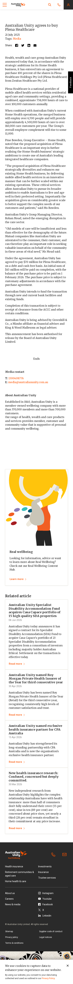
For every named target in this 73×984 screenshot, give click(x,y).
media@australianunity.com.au (28, 382)
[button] (49, 4)
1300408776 (16, 378)
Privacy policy (11, 937)
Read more (15, 663)
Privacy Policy (48, 978)
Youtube (47, 898)
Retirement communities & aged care (19, 874)
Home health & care (15, 881)
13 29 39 (54, 855)
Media (17, 38)
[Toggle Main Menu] (5, 4)
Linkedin (46, 915)
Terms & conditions (14, 943)
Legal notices (45, 937)
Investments (45, 866)
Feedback (70, 82)
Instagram (47, 893)
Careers (9, 898)
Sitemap (9, 931)
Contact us (65, 855)
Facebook (47, 904)
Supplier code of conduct (50, 931)
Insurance (43, 872)
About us (10, 893)
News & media (12, 904)
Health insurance (14, 866)
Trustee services (47, 877)
